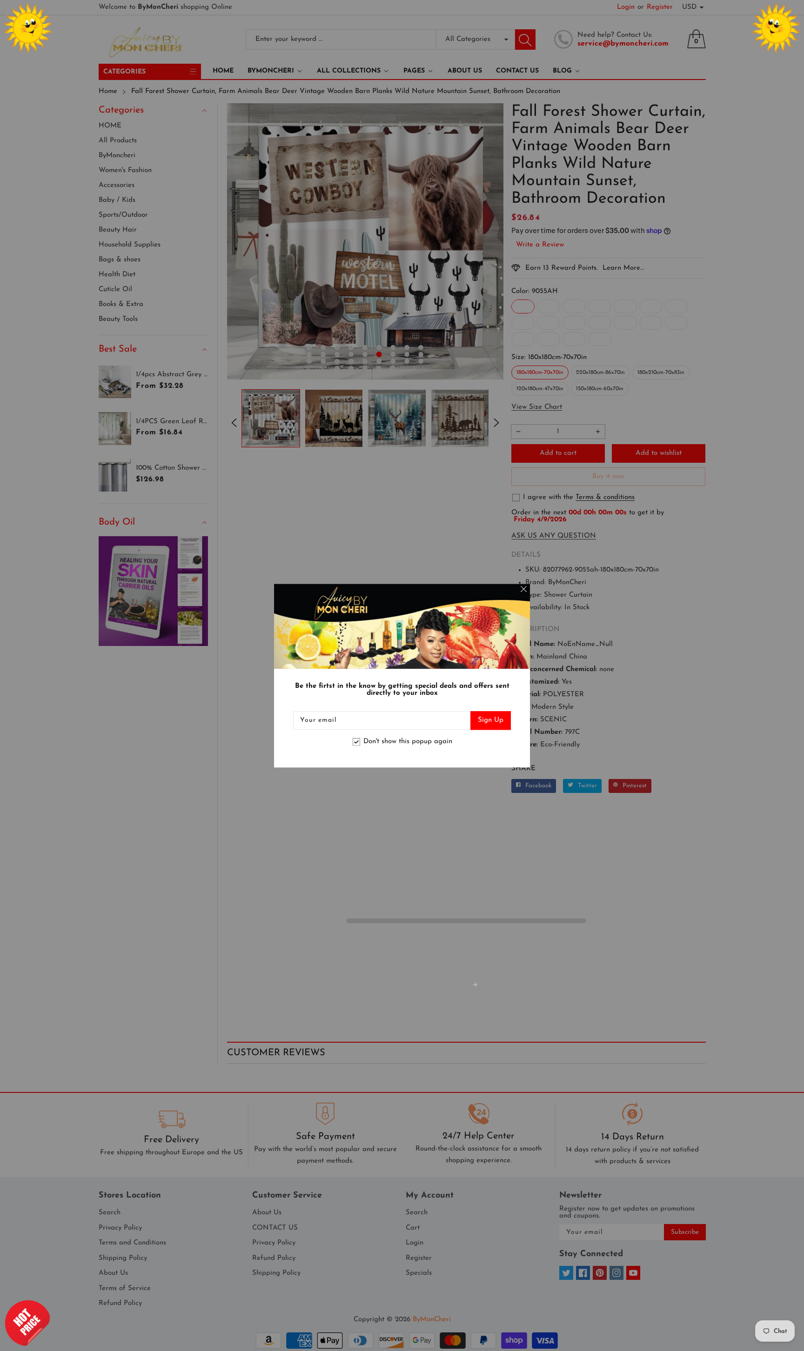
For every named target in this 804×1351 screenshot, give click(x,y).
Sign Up (490, 720)
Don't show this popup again (407, 742)
